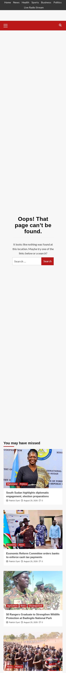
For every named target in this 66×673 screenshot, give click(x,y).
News (16, 2)
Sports (35, 2)
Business (46, 2)
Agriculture (12, 606)
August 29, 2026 (31, 501)
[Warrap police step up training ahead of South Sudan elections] (33, 651)
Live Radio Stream (34, 7)
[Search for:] (26, 261)
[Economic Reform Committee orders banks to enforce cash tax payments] (33, 529)
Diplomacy (12, 484)
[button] (7, 25)
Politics (58, 2)
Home (7, 2)
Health (25, 2)
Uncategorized (35, 606)
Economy (11, 545)
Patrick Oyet (14, 501)
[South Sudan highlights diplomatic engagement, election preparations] (33, 468)
